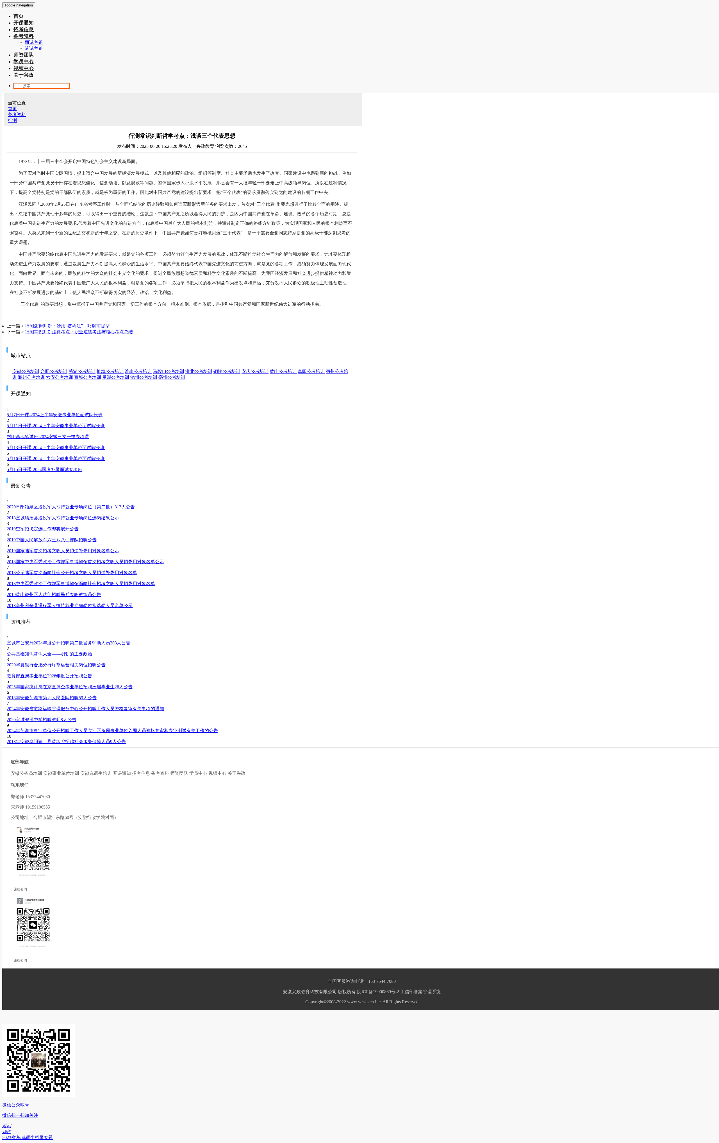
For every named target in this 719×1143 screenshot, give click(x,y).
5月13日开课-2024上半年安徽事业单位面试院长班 (56, 447)
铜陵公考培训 (226, 371)
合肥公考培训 (53, 371)
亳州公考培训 (171, 377)
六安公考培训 (59, 377)
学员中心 (23, 61)
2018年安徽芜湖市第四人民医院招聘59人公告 (52, 697)
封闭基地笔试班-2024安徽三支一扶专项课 (48, 436)
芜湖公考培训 (82, 371)
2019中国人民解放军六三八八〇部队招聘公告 (52, 539)
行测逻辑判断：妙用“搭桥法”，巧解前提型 (67, 325)
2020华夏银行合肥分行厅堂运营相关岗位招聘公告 (56, 664)
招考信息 (23, 29)
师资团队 (23, 55)
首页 (18, 16)
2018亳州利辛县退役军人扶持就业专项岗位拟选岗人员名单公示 (70, 605)
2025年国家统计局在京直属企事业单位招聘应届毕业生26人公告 (70, 686)
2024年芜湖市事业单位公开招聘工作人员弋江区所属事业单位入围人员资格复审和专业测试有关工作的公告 (112, 730)
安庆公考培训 (255, 371)
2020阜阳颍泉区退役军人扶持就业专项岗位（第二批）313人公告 (71, 506)
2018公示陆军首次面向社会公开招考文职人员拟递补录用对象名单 (72, 572)
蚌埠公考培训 (110, 371)
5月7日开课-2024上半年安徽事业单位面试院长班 (55, 414)
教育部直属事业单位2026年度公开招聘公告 (49, 675)
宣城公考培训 (87, 377)
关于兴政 (23, 75)
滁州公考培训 (31, 377)
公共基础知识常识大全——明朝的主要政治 (49, 653)
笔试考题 (34, 48)
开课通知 (23, 23)
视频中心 (23, 68)
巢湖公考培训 (115, 377)
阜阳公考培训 (311, 371)
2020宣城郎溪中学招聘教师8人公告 (41, 719)
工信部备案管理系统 (420, 991)
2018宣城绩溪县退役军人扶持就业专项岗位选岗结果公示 (63, 517)
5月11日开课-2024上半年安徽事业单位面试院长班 (56, 425)
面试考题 (34, 42)
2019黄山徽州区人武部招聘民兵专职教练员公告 (54, 594)
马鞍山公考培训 (168, 371)
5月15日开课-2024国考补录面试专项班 (44, 469)
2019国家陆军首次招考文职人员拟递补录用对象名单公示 (63, 550)
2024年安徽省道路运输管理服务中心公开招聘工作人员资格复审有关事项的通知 (85, 708)
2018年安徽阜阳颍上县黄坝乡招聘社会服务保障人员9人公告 (66, 741)
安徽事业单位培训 (61, 773)
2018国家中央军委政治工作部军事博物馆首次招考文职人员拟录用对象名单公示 (85, 561)
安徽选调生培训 (96, 773)
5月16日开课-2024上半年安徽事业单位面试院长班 (56, 458)
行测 (12, 120)
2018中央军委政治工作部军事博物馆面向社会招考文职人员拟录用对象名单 (81, 583)
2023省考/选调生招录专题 (27, 1137)
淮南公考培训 (138, 371)
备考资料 (23, 36)
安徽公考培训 (25, 371)
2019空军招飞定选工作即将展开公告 (43, 528)
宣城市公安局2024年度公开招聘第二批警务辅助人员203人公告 (68, 642)
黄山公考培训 (283, 371)
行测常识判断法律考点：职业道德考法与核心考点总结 (79, 331)
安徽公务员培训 (26, 773)
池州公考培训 (143, 377)
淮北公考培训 (198, 371)
